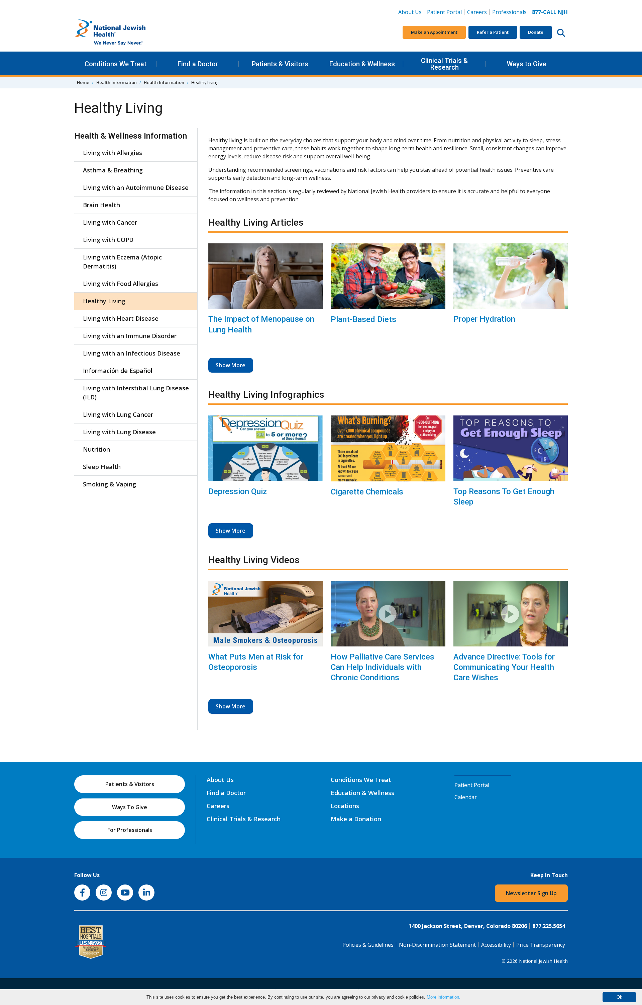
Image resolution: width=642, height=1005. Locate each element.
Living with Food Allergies (120, 284)
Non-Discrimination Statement (437, 944)
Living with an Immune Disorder (130, 336)
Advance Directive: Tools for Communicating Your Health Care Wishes (504, 667)
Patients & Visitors (280, 64)
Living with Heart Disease (120, 318)
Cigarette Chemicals (367, 491)
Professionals (509, 12)
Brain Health (101, 205)
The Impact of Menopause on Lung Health (261, 324)
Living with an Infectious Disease (131, 353)
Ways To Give (129, 807)
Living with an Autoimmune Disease (136, 187)
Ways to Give (526, 64)
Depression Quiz (237, 491)
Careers (478, 12)
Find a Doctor (198, 64)
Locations (345, 806)
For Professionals (129, 830)
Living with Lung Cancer (118, 414)
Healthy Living (104, 301)
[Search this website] (561, 32)
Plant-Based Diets (363, 319)
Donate (535, 32)
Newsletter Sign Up (531, 893)
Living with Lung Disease (119, 432)
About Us (410, 12)
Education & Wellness (362, 64)
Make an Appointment (434, 32)
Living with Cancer (110, 222)
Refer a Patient (493, 32)
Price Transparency (540, 944)
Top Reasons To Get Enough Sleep (503, 497)
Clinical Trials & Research (444, 64)
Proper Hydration (484, 319)
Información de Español (117, 371)
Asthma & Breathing (113, 170)
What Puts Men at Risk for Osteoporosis (255, 662)
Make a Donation (356, 819)
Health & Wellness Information (130, 136)
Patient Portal (444, 12)
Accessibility (496, 944)
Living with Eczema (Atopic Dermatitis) (122, 261)
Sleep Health (102, 467)
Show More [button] (231, 365)
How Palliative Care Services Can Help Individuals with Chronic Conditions (382, 667)
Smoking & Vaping (109, 484)
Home (83, 82)
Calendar (465, 797)
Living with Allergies (112, 153)
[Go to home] (124, 32)
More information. (443, 997)
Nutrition (96, 449)
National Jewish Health (543, 961)
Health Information (116, 82)
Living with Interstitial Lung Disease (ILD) (136, 392)
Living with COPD (108, 240)
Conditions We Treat (115, 64)
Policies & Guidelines (368, 944)
